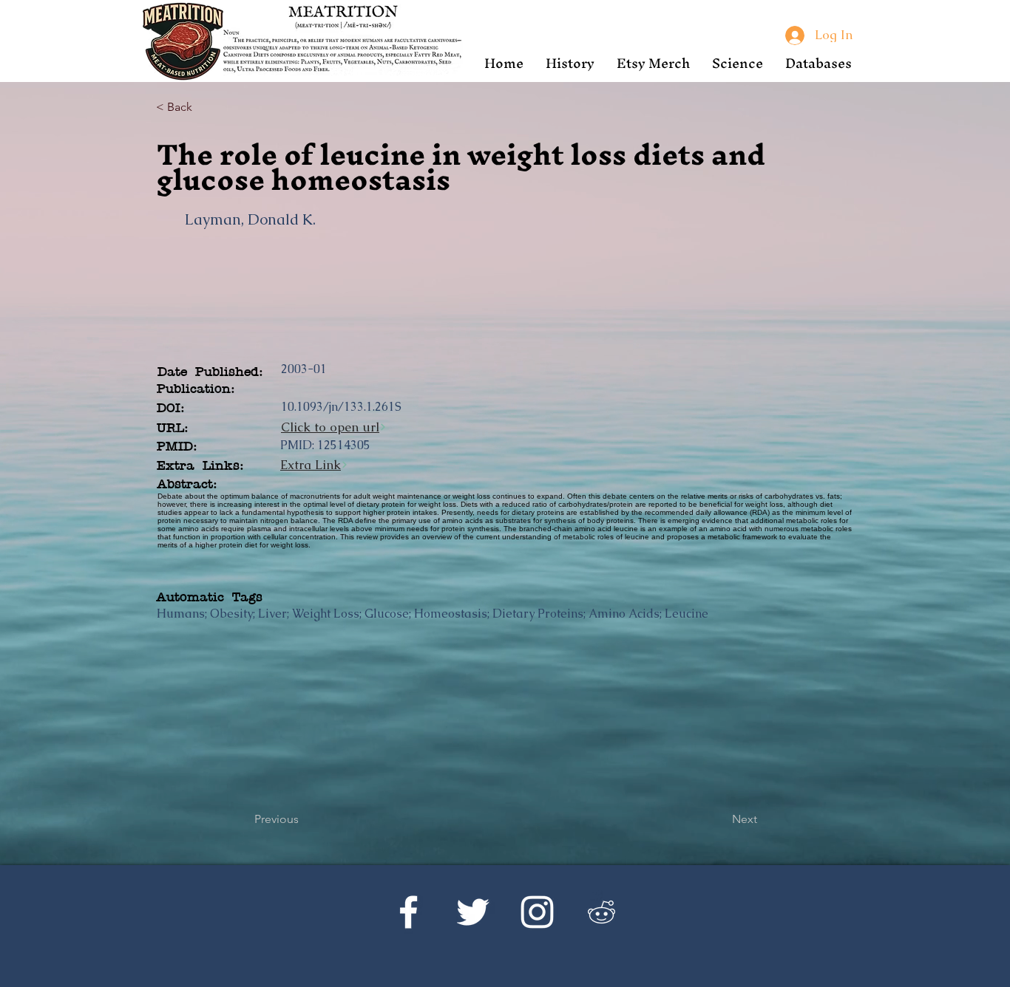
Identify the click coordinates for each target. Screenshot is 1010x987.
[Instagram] (537, 912)
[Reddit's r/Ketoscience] (601, 912)
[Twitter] (473, 912)
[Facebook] (408, 912)
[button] (570, 63)
